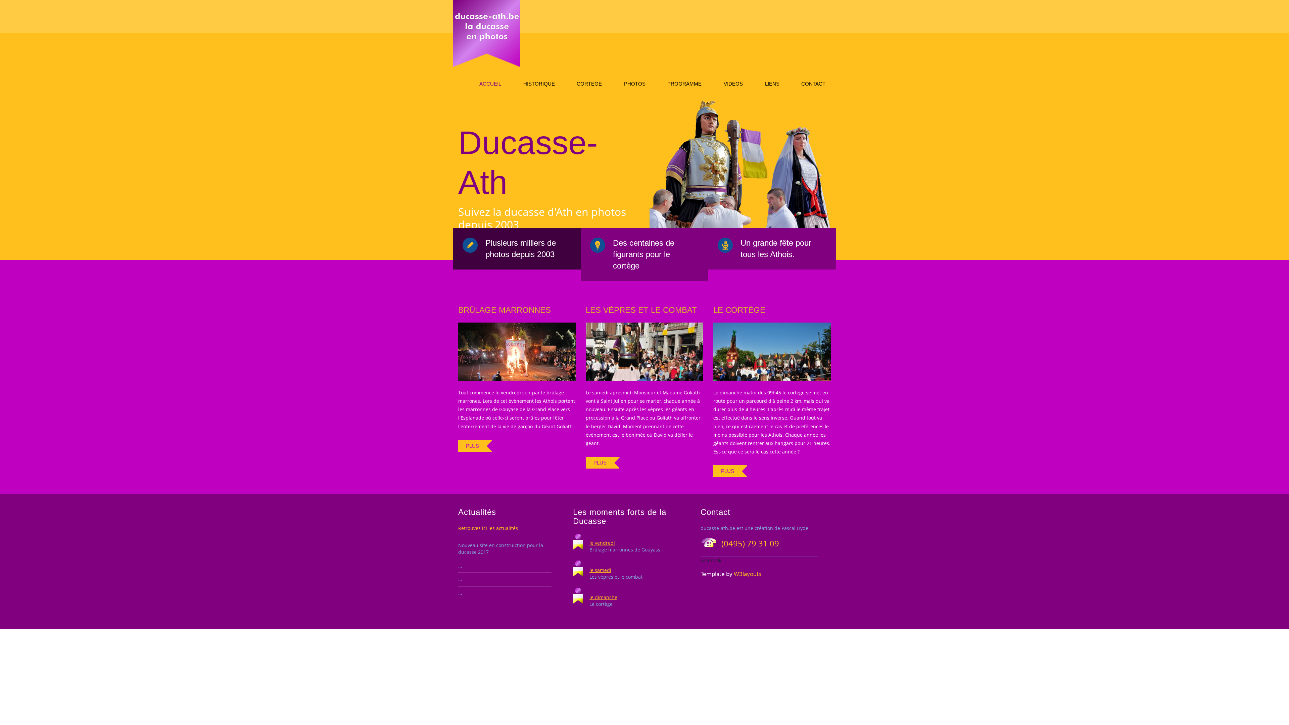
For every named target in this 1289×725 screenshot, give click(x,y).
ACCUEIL (490, 84)
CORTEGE (589, 84)
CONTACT (813, 84)
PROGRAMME (684, 84)
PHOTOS (635, 84)
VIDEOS (733, 84)
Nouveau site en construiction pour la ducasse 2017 (500, 548)
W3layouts (747, 574)
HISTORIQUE (539, 84)
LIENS (772, 84)
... (460, 566)
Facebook (711, 560)
